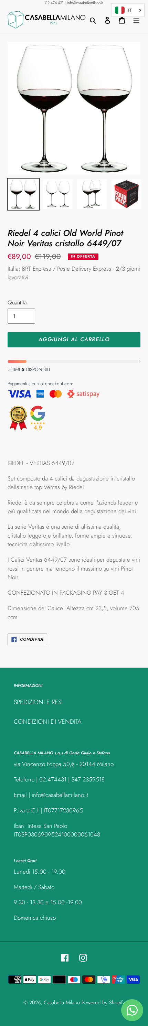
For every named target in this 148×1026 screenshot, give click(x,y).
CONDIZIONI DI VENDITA (47, 721)
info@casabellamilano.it (85, 3)
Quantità (17, 302)
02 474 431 (54, 3)
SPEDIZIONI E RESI (38, 702)
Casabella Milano (62, 1002)
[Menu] (136, 20)
